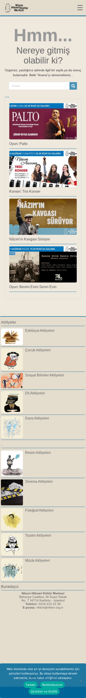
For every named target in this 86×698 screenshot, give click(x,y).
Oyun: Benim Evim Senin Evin (32, 287)
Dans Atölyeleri (37, 418)
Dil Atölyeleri (35, 393)
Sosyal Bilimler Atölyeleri (44, 375)
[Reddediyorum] (80, 680)
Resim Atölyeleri (38, 453)
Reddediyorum (52, 684)
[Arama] (73, 86)
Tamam (30, 684)
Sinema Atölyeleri (39, 481)
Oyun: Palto (18, 144)
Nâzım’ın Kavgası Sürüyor (29, 239)
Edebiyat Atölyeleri (39, 330)
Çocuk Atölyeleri (38, 350)
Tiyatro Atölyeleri (38, 535)
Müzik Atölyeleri (37, 560)
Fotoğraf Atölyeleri (39, 510)
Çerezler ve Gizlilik (44, 691)
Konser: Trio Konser (24, 191)
